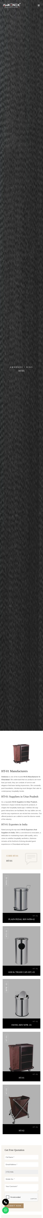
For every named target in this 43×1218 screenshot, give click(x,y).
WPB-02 (6, 881)
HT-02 (6, 1091)
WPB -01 (6, 986)
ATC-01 (6, 933)
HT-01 (6, 1038)
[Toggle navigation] (39, 6)
